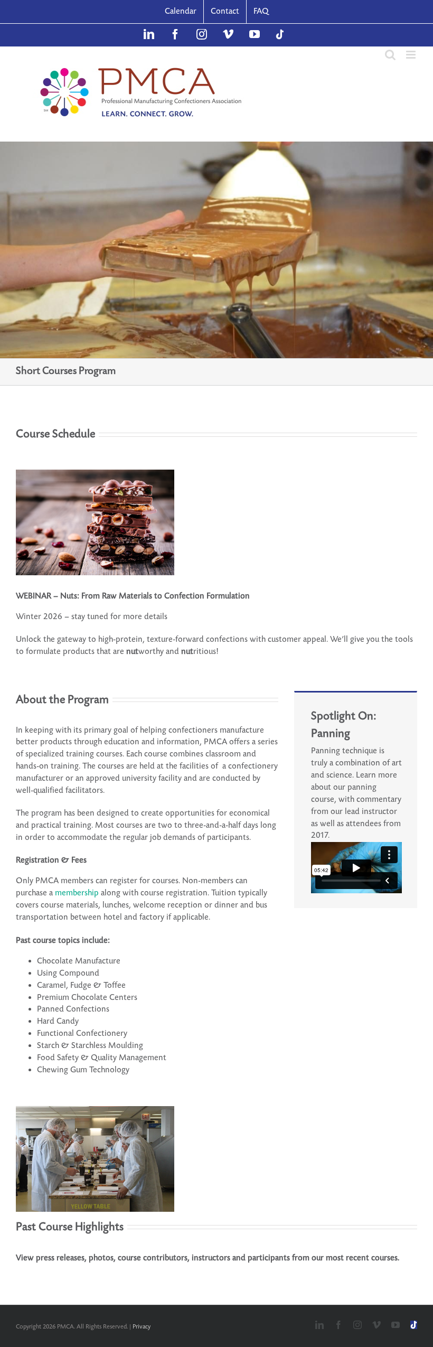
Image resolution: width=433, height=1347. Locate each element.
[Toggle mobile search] (390, 54)
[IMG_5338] (95, 1110)
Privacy (141, 1326)
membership (78, 893)
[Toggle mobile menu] (411, 54)
